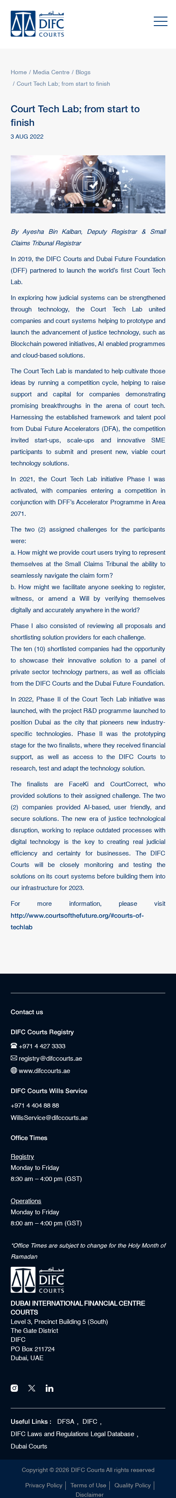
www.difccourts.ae (43, 1071)
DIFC (89, 1422)
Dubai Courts (29, 1446)
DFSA (65, 1422)
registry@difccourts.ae (49, 1059)
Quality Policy (132, 1486)
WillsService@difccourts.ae (49, 1118)
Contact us (27, 1011)
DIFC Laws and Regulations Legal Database (72, 1434)
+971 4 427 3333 (41, 1046)
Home (19, 73)
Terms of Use (88, 1486)
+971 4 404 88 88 (35, 1105)
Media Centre (51, 73)
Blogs (83, 73)
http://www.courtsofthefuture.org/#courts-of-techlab (77, 921)
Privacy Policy (43, 1486)
